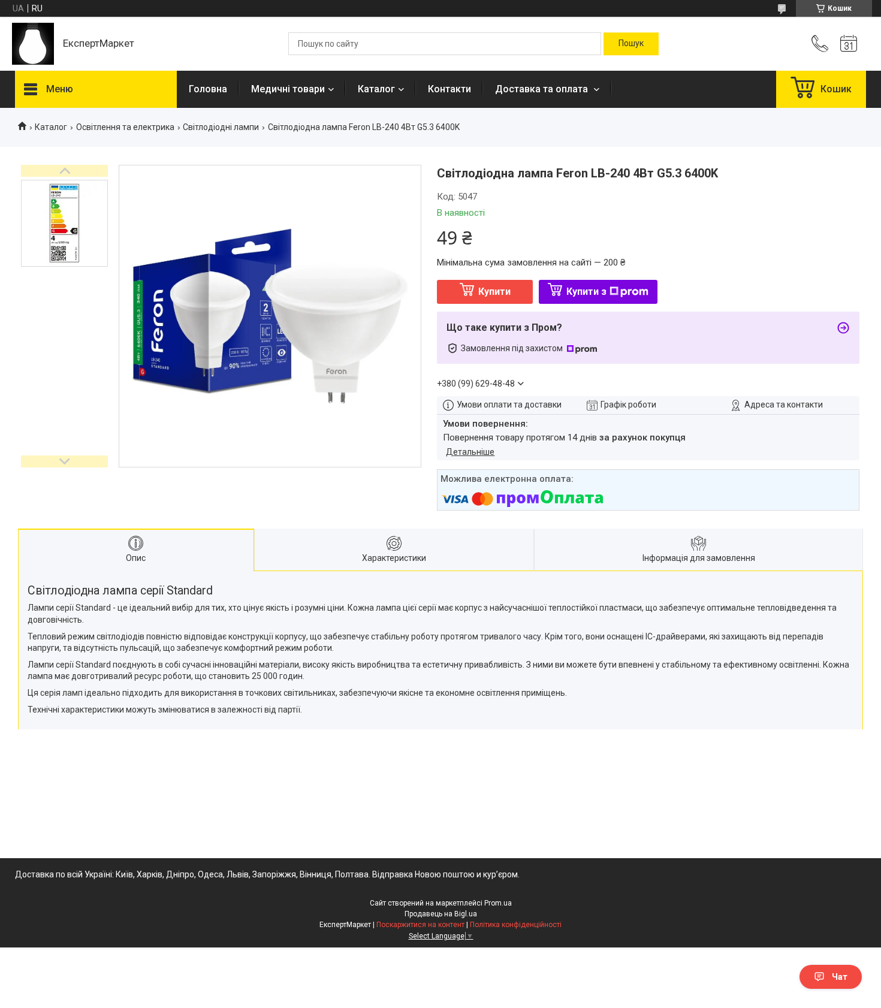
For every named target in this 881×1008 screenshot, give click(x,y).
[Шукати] (631, 43)
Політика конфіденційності (516, 925)
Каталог (376, 89)
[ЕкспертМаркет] (33, 44)
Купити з (586, 291)
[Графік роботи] (848, 44)
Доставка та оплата (542, 89)
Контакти (449, 89)
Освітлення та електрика (125, 127)
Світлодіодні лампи (221, 127)
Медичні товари (288, 89)
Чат (839, 977)
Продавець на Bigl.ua (441, 914)
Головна (208, 89)
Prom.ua (498, 903)
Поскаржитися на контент (420, 925)
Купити (494, 291)
